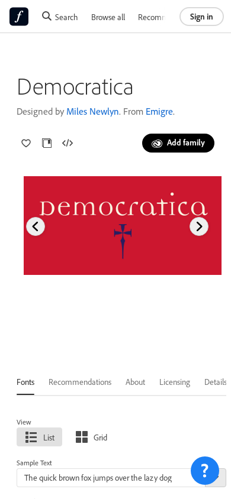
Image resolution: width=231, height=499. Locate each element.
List (48, 437)
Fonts (25, 382)
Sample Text (34, 462)
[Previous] (35, 226)
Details (215, 382)
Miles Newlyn (92, 111)
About (135, 382)
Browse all (108, 17)
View (24, 421)
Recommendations (169, 17)
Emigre (159, 111)
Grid (100, 437)
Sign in (201, 16)
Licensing (174, 382)
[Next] (199, 226)
